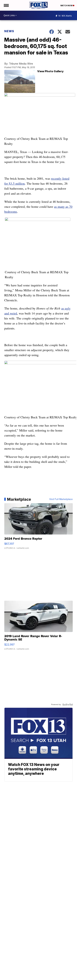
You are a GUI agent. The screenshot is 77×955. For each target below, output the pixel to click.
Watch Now (66, 5)
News (9, 31)
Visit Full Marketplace (61, 499)
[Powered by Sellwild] (67, 704)
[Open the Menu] (6, 5)
